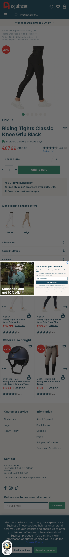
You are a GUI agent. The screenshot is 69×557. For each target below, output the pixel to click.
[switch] (7, 552)
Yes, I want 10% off (52, 282)
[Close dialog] (68, 262)
